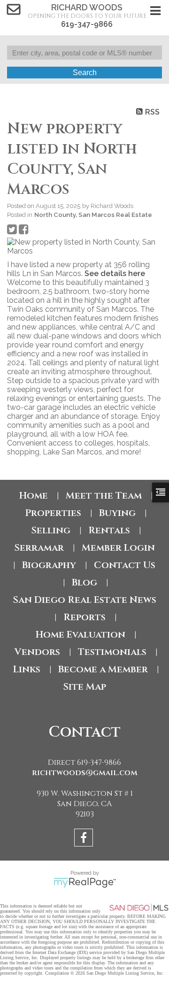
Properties (53, 513)
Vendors (37, 652)
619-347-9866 (87, 24)
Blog (84, 582)
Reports (84, 617)
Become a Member (103, 669)
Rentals (109, 530)
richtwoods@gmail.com (85, 773)
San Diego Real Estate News (84, 599)
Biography (49, 565)
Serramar (39, 547)
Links (26, 669)
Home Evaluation (80, 634)
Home (33, 495)
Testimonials (112, 652)
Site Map (84, 686)
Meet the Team (104, 495)
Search (85, 73)
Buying (117, 513)
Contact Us (124, 565)
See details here (114, 273)
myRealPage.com (84, 882)
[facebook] (84, 839)
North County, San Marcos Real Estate (93, 214)
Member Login (118, 547)
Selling (50, 530)
